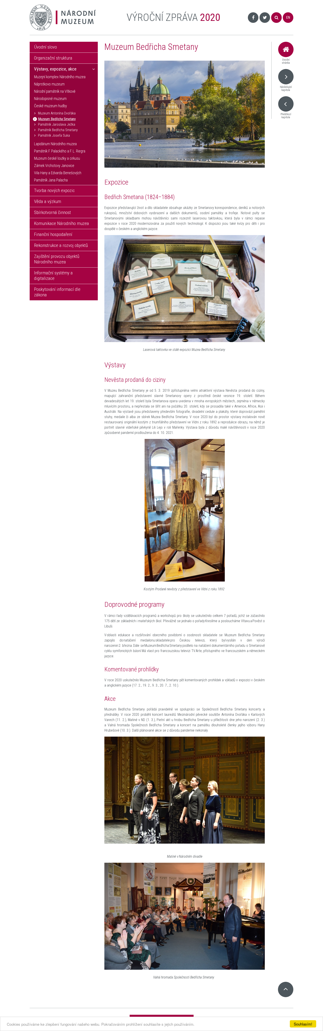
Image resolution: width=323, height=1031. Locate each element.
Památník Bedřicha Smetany (58, 130)
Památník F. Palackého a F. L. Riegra (59, 151)
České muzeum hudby (50, 106)
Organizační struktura (53, 58)
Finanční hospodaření (53, 234)
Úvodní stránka (286, 61)
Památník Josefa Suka (54, 135)
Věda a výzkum (47, 201)
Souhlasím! (303, 1024)
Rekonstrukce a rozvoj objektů (61, 245)
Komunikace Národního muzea (61, 223)
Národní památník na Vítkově (54, 91)
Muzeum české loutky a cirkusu (57, 158)
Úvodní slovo (45, 47)
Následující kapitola (286, 88)
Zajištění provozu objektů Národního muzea (56, 259)
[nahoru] (285, 989)
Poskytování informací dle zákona (57, 292)
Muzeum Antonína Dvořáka (57, 113)
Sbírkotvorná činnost (52, 212)
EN (288, 17)
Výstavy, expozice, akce (55, 69)
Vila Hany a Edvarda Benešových (57, 173)
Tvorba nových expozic (54, 190)
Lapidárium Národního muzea (55, 144)
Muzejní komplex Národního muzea (59, 77)
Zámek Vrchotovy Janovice (54, 165)
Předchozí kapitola (286, 116)
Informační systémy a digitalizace (53, 275)
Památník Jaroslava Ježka (56, 124)
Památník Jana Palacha (51, 180)
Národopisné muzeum (50, 98)
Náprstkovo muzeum (49, 84)
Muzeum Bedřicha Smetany (57, 119)
